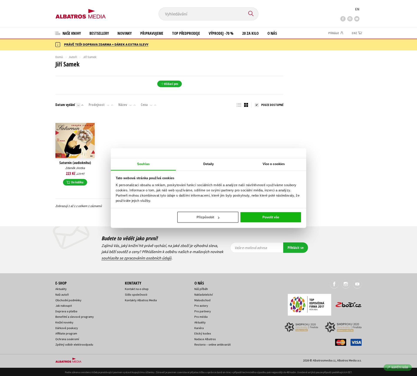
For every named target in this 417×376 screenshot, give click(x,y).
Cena (144, 104)
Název (122, 104)
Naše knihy (71, 33)
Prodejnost (97, 104)
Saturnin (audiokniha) (75, 163)
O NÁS (272, 33)
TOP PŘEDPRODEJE (186, 33)
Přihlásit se (296, 247)
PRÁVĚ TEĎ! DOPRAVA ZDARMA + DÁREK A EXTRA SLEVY (106, 44)
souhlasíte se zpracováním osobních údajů (136, 257)
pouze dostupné (272, 105)
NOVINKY (124, 33)
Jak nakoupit (63, 306)
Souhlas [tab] (143, 164)
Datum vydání (65, 104)
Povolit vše (270, 217)
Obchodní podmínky (68, 300)
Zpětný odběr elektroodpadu (74, 344)
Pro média (201, 317)
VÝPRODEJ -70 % (221, 33)
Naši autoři (62, 294)
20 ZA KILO (250, 33)
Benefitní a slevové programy (74, 317)
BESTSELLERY (99, 33)
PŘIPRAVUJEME (151, 33)
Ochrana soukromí (67, 339)
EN (357, 9)
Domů (59, 57)
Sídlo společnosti (136, 294)
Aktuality (61, 289)
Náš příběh (201, 289)
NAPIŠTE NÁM (399, 367)
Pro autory (201, 306)
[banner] (80, 10)
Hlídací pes (171, 84)
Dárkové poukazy (66, 328)
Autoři (73, 57)
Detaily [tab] (208, 164)
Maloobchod (202, 300)
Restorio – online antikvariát (212, 344)
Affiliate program (66, 333)
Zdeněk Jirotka (75, 168)
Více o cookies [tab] (274, 164)
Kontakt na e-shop (137, 289)
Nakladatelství (203, 294)
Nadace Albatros (205, 339)
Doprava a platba (66, 311)
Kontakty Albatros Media (141, 300)
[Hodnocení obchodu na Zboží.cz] (346, 303)
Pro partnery (202, 311)
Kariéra (199, 328)
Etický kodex (202, 333)
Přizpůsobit (205, 217)
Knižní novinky (64, 322)
